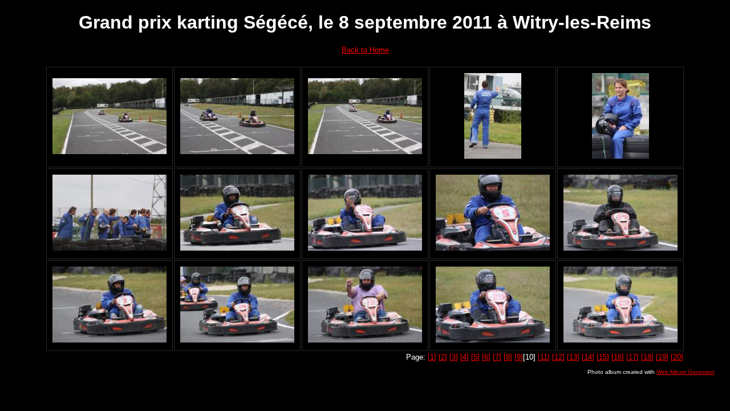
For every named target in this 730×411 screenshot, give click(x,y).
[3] (453, 357)
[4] (464, 357)
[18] (647, 357)
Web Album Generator (685, 372)
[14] (588, 357)
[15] (603, 357)
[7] (497, 357)
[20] (677, 357)
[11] (544, 357)
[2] (443, 357)
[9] (518, 357)
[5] (475, 357)
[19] (662, 357)
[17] (632, 357)
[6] (486, 357)
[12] (558, 357)
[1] (432, 357)
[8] (508, 357)
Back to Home (365, 50)
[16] (617, 357)
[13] (573, 357)
